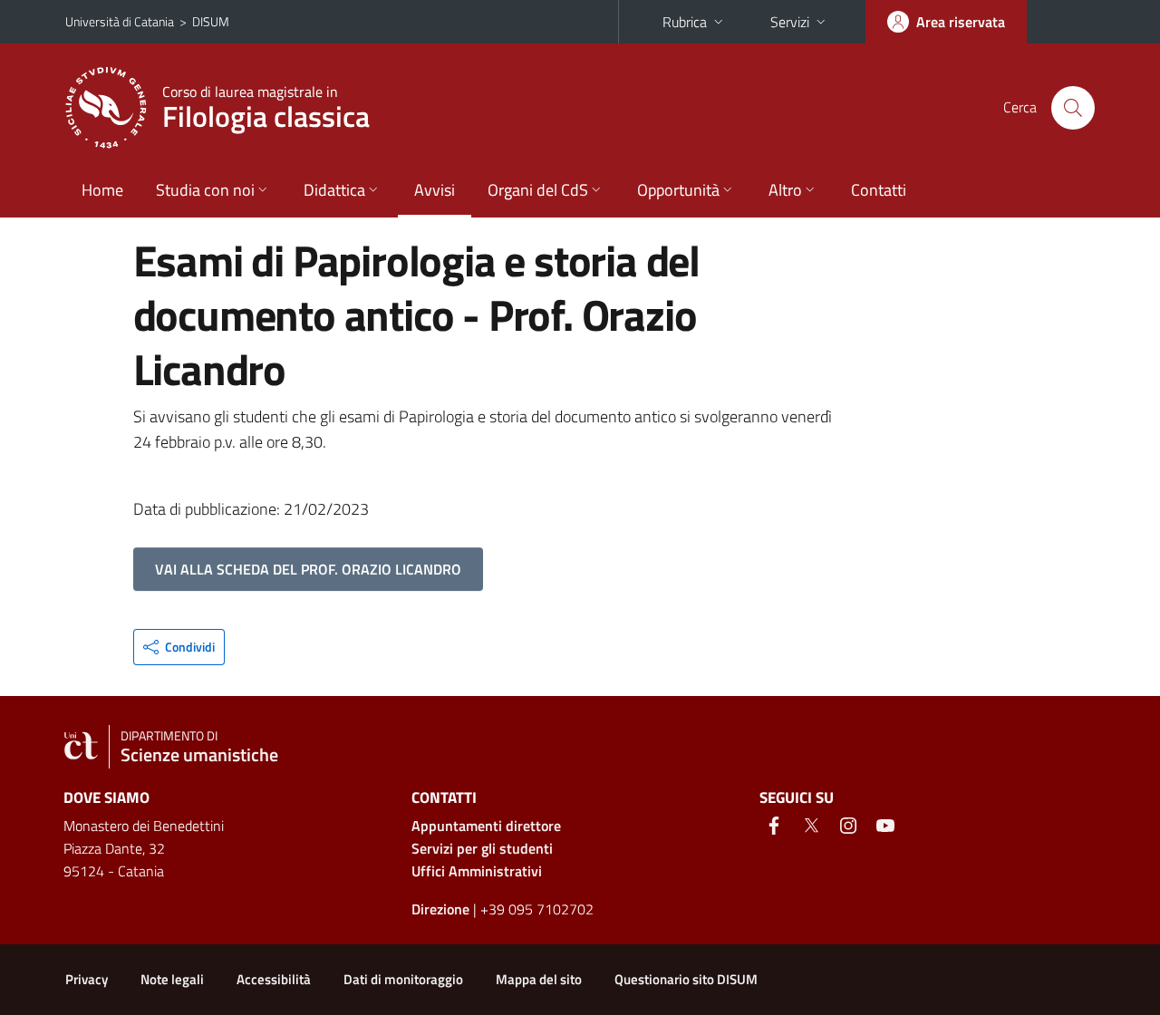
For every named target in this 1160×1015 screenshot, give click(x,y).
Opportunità (678, 190)
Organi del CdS (538, 190)
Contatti (878, 190)
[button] (179, 647)
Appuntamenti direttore (486, 825)
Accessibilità (274, 979)
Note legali (172, 979)
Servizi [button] (789, 22)
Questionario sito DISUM (686, 979)
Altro (785, 190)
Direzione (440, 909)
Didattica (334, 190)
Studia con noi (205, 190)
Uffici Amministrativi (476, 871)
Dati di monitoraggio (403, 979)
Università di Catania (119, 21)
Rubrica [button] (684, 22)
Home (102, 190)
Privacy (86, 979)
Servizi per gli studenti (482, 848)
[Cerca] (1073, 108)
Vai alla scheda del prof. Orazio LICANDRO (308, 569)
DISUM (210, 21)
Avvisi (434, 190)
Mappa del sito (539, 979)
